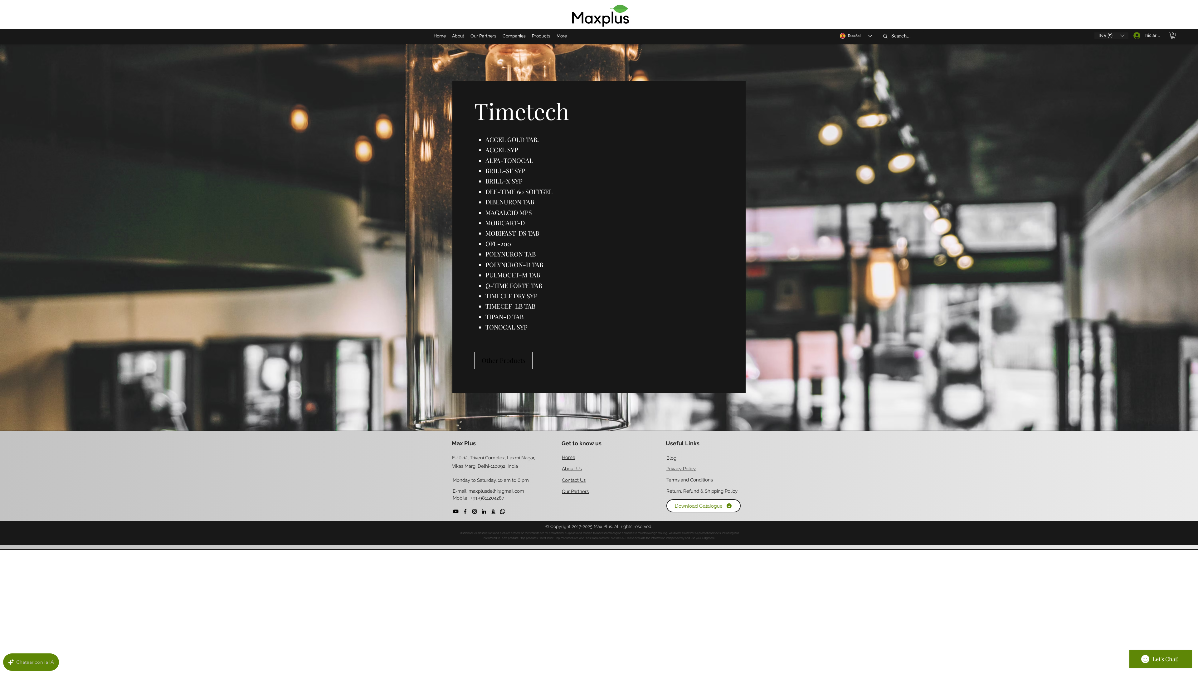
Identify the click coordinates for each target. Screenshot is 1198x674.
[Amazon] (493, 511)
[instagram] (474, 511)
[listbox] (1111, 35)
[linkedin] (484, 511)
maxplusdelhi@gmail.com (496, 491)
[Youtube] (456, 511)
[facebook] (465, 511)
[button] (1111, 35)
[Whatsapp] (502, 511)
